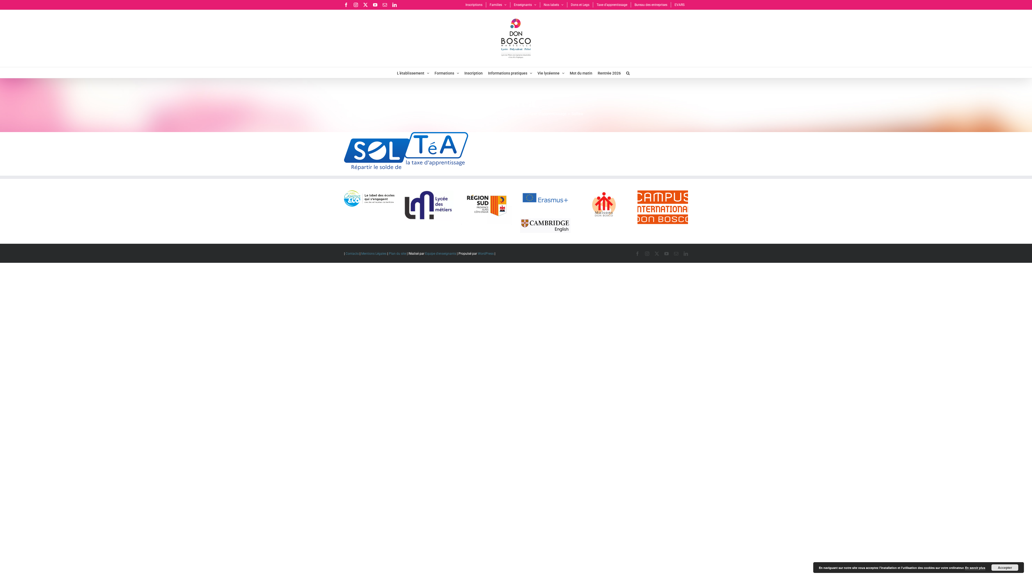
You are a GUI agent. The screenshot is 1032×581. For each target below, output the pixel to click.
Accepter (1005, 567)
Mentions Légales (373, 254)
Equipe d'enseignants (440, 254)
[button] (628, 72)
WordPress (486, 254)
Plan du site (397, 254)
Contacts (352, 254)
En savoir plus (975, 568)
